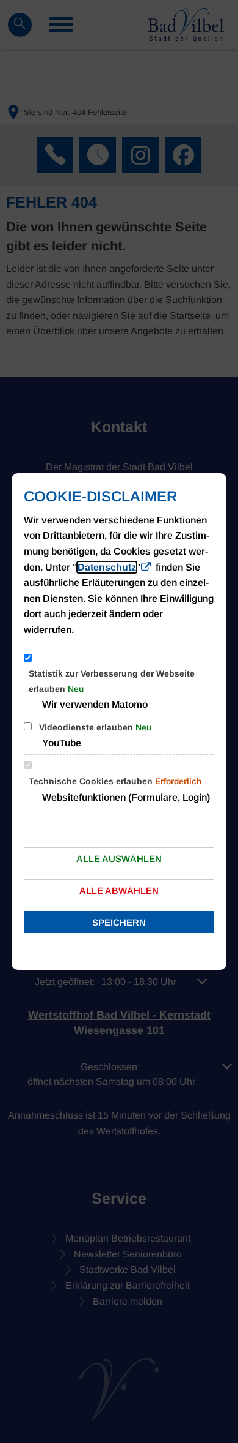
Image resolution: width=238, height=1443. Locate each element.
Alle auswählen (119, 858)
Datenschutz (107, 567)
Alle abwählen (119, 890)
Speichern (119, 922)
